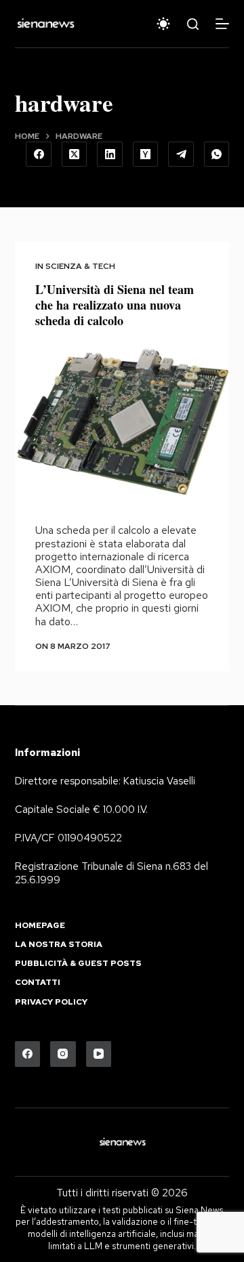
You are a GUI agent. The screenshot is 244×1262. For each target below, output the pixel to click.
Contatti (37, 982)
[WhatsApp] (217, 154)
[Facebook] (39, 154)
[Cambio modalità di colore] (163, 23)
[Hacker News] (146, 154)
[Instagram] (63, 1054)
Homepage (40, 926)
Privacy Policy (51, 1002)
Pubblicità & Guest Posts (78, 964)
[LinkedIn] (110, 154)
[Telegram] (181, 154)
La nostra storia (58, 945)
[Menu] (222, 23)
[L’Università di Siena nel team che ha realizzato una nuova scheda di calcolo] (122, 423)
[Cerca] (193, 24)
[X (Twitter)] (74, 154)
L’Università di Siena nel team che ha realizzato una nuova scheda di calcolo (114, 305)
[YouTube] (99, 1054)
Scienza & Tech (80, 266)
